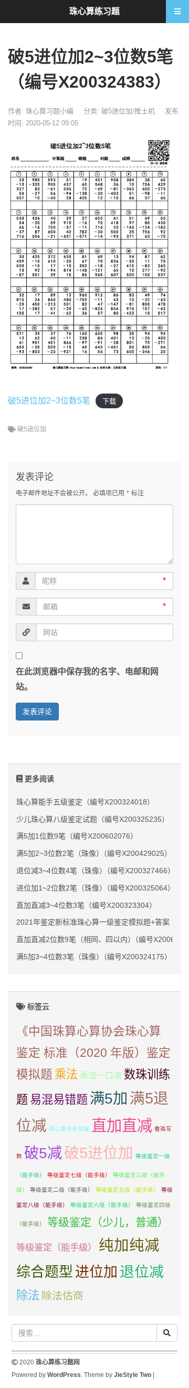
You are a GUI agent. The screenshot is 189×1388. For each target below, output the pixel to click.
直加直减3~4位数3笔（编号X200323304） (86, 905)
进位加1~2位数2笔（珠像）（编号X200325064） (95, 888)
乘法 (66, 1074)
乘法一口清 (101, 1075)
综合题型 (44, 1272)
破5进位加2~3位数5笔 (49, 400)
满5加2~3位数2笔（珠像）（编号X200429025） (94, 853)
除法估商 (62, 1295)
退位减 (142, 1272)
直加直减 (121, 1125)
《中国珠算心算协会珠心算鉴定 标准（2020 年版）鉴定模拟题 (93, 1052)
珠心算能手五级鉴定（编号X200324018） (85, 802)
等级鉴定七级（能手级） (79, 1175)
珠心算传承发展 (69, 1129)
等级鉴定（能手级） (56, 1247)
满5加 (109, 1098)
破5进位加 (31, 429)
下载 (109, 401)
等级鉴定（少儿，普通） (108, 1222)
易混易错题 (59, 1099)
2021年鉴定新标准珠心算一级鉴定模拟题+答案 (93, 922)
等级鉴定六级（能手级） (102, 1205)
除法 (27, 1295)
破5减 (43, 1153)
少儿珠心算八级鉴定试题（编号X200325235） (92, 819)
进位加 (96, 1272)
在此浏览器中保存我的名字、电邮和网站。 (87, 679)
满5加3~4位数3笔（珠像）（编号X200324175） (94, 956)
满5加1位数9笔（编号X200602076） (77, 836)
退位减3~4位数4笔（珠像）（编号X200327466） (95, 870)
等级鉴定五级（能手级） (127, 1189)
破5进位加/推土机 (128, 111)
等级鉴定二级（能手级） (61, 1189)
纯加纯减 (129, 1245)
